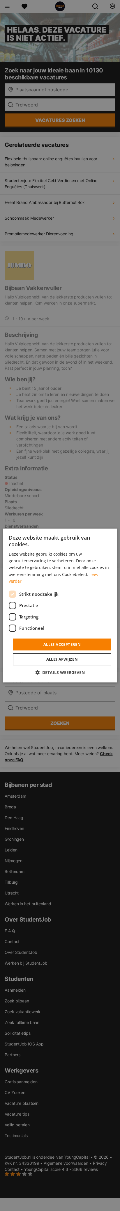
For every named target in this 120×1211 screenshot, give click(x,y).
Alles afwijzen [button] (62, 659)
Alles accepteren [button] (62, 644)
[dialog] (60, 606)
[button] (60, 672)
